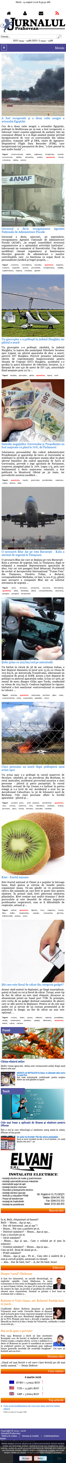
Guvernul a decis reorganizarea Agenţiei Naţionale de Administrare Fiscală (33, 230)
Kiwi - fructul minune (15, 877)
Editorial (58, 1267)
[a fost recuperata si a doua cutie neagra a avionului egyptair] (33, 115)
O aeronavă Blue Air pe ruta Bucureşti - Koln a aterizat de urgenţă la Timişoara (33, 553)
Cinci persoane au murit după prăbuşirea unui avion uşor (33, 768)
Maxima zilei (55, 1356)
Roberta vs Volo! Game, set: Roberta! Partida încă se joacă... (32, 1302)
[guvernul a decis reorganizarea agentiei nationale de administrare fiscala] (33, 225)
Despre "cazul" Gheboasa (16, 1273)
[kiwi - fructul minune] (33, 874)
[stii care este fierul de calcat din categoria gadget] (33, 981)
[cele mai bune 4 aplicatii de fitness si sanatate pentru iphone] (33, 1119)
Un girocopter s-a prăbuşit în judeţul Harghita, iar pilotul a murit (33, 341)
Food (6, 1030)
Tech (6, 1091)
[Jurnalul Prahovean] (9, 14)
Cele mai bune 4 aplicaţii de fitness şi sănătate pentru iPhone (33, 1124)
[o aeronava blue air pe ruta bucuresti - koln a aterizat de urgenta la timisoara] (33, 548)
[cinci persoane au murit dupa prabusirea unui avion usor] (33, 763)
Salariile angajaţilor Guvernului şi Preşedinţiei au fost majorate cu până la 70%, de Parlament (33, 445)
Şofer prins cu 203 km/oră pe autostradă (27, 662)
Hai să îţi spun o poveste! (17, 1330)
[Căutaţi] (59, 37)
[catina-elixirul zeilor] (33, 1058)
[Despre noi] (25, 14)
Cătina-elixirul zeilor (13, 1061)
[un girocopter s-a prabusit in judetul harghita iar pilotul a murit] (33, 336)
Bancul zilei (56, 1210)
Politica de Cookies (46, 1450)
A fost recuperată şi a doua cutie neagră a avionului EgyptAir (33, 119)
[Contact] (41, 14)
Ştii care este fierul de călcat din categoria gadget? (33, 984)
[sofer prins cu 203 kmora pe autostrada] (33, 659)
